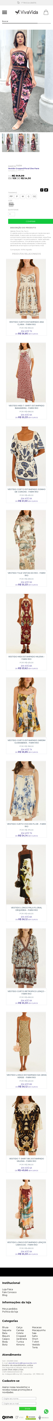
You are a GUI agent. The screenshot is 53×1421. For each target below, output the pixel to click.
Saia (34, 1333)
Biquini (6, 1336)
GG (34, 196)
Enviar (27, 1408)
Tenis (35, 1347)
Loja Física (7, 1289)
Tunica (20, 1341)
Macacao (37, 1327)
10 (14, 178)
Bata (4, 1333)
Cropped (21, 1336)
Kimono (20, 1344)
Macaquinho (39, 1330)
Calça (19, 1327)
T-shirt (35, 1341)
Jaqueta (6, 1330)
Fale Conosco (9, 1292)
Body (5, 1341)
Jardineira (21, 1339)
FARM (19, 165)
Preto (11, 204)
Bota (4, 1344)
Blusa (5, 1327)
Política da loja (10, 1311)
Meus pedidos (9, 1309)
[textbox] (20, 21)
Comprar (30, 221)
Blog (4, 1295)
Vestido (36, 1344)
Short (35, 1339)
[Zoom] (8, 143)
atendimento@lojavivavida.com (22, 1363)
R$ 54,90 (26, 178)
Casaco (6, 1339)
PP (11, 196)
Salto (35, 1336)
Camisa (20, 1330)
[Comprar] (26, 335)
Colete (20, 1333)
